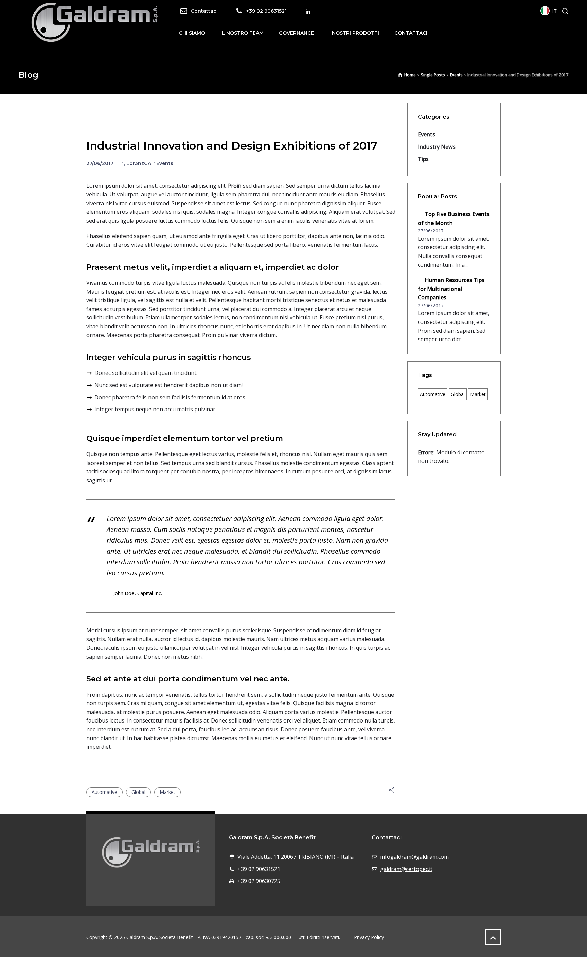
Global (138, 792)
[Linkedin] (308, 11)
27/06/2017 (99, 163)
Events (164, 163)
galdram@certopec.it (406, 869)
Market (167, 792)
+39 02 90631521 (266, 10)
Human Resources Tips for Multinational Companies (451, 288)
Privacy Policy (369, 937)
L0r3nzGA (138, 163)
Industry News (437, 147)
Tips (423, 159)
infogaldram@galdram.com (414, 856)
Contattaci (204, 10)
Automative (104, 792)
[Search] (563, 11)
